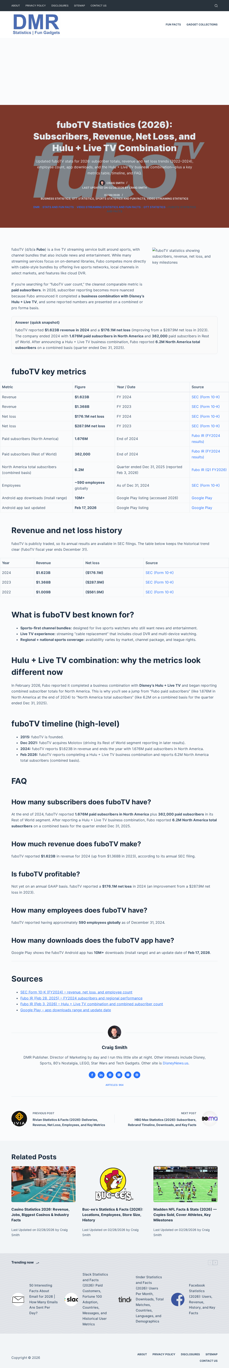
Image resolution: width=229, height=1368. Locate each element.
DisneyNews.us (175, 1063)
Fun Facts (173, 24)
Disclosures (59, 5)
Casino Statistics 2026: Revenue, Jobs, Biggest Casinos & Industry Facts (40, 1214)
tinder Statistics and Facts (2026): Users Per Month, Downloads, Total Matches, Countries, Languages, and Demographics (150, 1299)
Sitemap (79, 5)
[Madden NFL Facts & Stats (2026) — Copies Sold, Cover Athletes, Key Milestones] (185, 1184)
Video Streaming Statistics (167, 198)
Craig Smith (138, 187)
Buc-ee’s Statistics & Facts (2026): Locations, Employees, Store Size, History (112, 1214)
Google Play (202, 498)
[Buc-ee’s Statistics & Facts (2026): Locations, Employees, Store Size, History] (114, 1184)
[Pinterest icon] (137, 1075)
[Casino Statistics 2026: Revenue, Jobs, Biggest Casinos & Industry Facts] (43, 1184)
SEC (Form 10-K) (206, 397)
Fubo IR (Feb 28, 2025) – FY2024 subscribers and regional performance (81, 998)
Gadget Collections (202, 24)
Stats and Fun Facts (58, 207)
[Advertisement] (114, 71)
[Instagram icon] (128, 1075)
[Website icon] (110, 1075)
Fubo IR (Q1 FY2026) (209, 469)
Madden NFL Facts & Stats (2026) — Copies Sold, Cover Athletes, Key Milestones (185, 1214)
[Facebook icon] (92, 1075)
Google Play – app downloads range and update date (65, 1010)
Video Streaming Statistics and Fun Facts (109, 207)
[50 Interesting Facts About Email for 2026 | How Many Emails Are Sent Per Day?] (18, 1299)
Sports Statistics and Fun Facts (120, 198)
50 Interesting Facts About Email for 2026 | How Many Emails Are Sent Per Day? (43, 1299)
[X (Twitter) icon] (119, 1075)
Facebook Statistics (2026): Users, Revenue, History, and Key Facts (202, 1299)
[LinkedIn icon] (101, 1075)
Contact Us (98, 5)
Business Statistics (55, 198)
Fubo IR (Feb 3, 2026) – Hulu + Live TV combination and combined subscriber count (91, 1004)
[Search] (216, 5)
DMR (36, 207)
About (15, 5)
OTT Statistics (83, 198)
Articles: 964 (114, 1084)
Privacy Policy (35, 5)
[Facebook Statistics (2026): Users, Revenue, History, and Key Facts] (177, 1299)
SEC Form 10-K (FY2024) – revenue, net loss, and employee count (76, 992)
